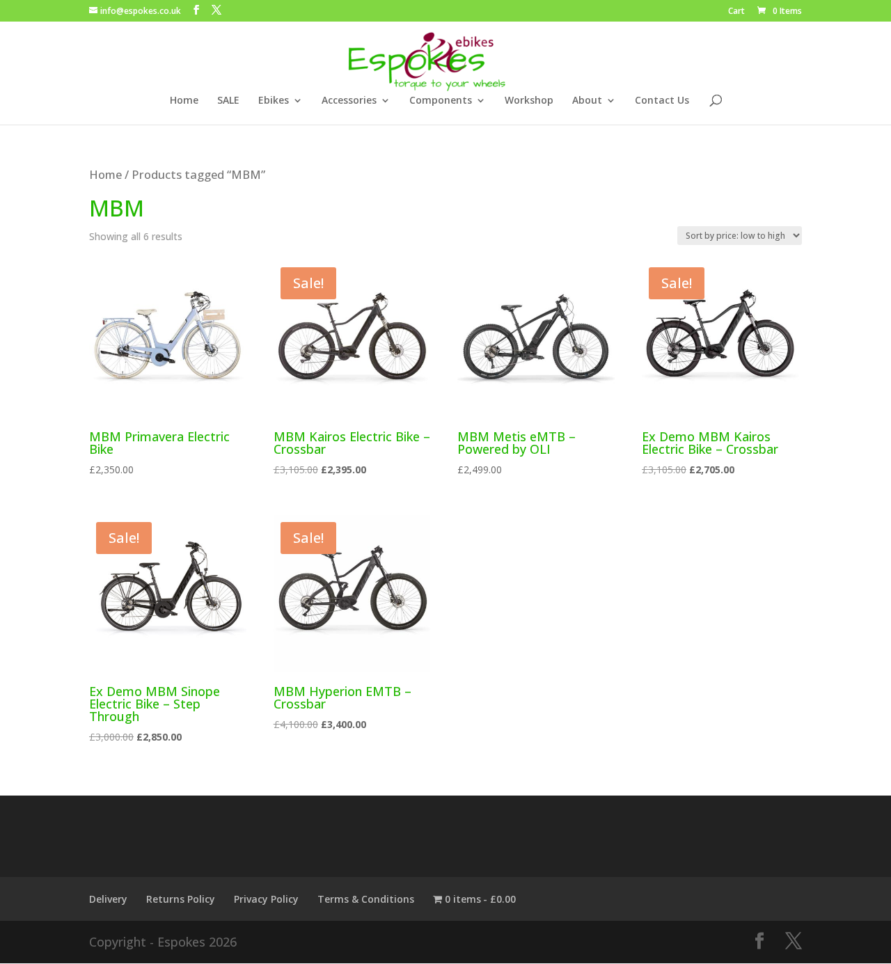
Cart (736, 12)
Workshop (529, 100)
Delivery (108, 899)
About (587, 100)
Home (184, 100)
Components (440, 100)
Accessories (349, 100)
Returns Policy (180, 899)
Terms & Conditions (365, 899)
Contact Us (662, 100)
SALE (228, 100)
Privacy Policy (266, 899)
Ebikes (273, 100)
